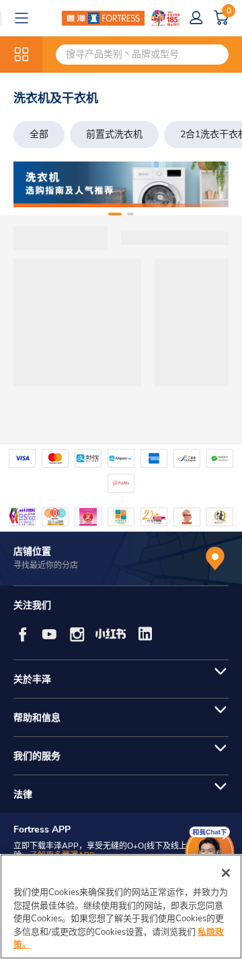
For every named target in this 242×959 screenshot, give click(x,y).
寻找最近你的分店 (45, 565)
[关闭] (226, 873)
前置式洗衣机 (114, 134)
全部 (39, 134)
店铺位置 (32, 551)
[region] (121, 906)
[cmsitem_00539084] (121, 184)
